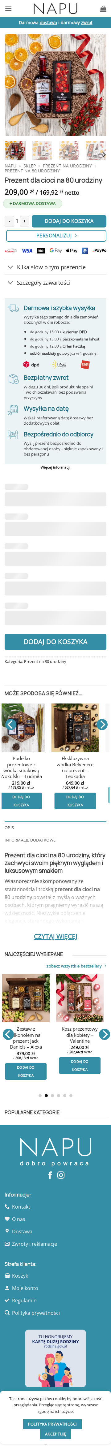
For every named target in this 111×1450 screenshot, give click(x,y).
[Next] (96, 85)
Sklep (29, 166)
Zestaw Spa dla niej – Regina (87, 761)
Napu (10, 166)
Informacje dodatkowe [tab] (30, 840)
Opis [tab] (9, 827)
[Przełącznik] (11, 267)
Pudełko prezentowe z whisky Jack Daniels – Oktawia (88, 1038)
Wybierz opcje (34, 1057)
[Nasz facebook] (50, 1176)
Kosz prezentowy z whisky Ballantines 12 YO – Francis (34, 1035)
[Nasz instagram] (60, 1176)
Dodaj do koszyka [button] (33, 795)
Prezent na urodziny (67, 166)
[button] (8, 8)
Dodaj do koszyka (56, 641)
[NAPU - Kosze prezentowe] (55, 8)
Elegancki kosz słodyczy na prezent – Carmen (33, 764)
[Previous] (14, 85)
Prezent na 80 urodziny (32, 171)
